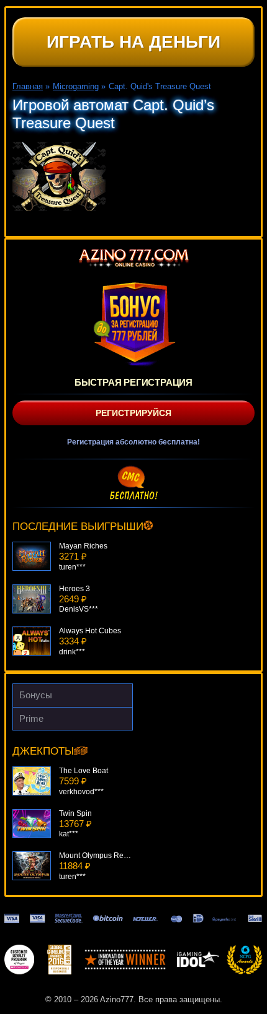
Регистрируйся (133, 413)
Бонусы (35, 695)
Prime (31, 718)
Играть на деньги (133, 41)
